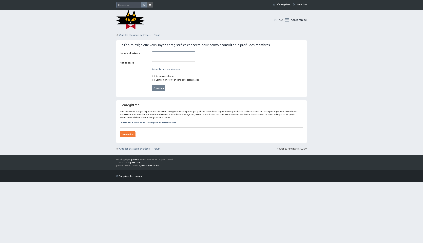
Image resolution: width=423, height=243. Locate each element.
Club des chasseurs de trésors (135, 148)
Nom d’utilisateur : (130, 53)
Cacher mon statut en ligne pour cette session (177, 80)
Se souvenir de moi (164, 76)
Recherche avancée (150, 5)
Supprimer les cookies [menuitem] (130, 176)
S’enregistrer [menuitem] (283, 4)
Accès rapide (299, 19)
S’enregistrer (127, 134)
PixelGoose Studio (150, 165)
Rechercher (144, 5)
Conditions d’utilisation (132, 122)
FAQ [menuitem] (282, 19)
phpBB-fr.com (134, 162)
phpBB (134, 159)
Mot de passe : (127, 63)
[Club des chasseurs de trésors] (130, 20)
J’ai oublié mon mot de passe (166, 69)
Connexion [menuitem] (301, 4)
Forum (157, 148)
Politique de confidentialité (161, 122)
